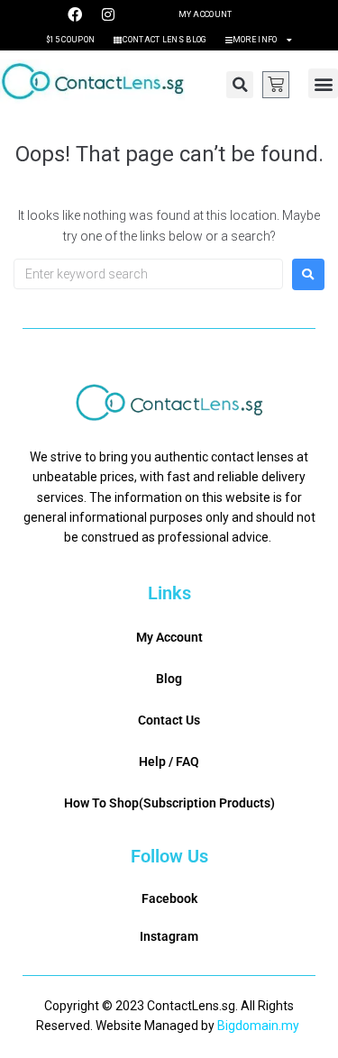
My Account (205, 14)
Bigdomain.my (258, 1025)
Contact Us (169, 720)
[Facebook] (74, 14)
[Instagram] (108, 14)
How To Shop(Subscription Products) (169, 803)
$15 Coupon (70, 39)
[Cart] (275, 84)
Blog (169, 678)
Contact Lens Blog (164, 39)
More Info (255, 39)
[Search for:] (148, 274)
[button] (239, 84)
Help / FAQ (169, 761)
